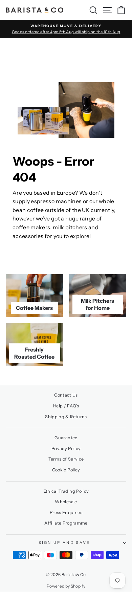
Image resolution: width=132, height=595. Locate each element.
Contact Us (66, 395)
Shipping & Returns (66, 416)
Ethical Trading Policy (66, 491)
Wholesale (66, 501)
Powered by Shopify (66, 586)
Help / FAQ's (66, 405)
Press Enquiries (66, 512)
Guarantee (65, 437)
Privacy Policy (66, 448)
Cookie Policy (66, 469)
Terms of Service (66, 459)
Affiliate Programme (66, 523)
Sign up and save (64, 542)
